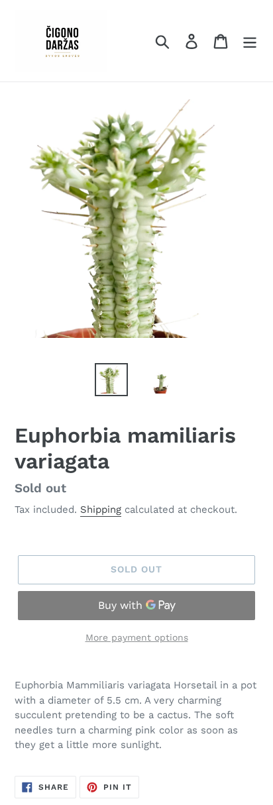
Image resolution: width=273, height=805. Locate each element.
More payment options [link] (136, 637)
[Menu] (249, 41)
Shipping (100, 509)
